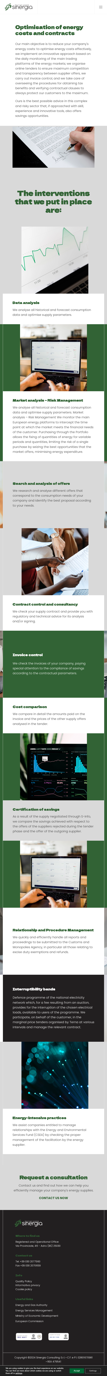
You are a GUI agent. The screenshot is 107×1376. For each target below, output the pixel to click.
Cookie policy (23, 1289)
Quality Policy (23, 1281)
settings (18, 1373)
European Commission (29, 1321)
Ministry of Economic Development (36, 1315)
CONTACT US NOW (53, 1198)
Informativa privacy (27, 1285)
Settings (93, 1370)
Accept (77, 1370)
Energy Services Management (34, 1310)
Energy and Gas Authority (31, 1305)
